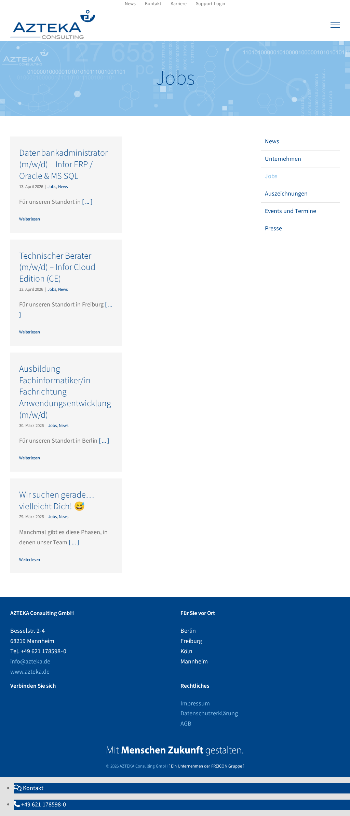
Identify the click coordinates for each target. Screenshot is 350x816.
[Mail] (58, 703)
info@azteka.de (30, 661)
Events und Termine (290, 211)
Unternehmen (283, 159)
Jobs (52, 187)
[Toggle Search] (321, 25)
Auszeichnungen (286, 193)
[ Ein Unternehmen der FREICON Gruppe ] (206, 766)
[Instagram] (49, 703)
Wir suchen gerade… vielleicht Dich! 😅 (56, 500)
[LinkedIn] (12, 703)
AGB (185, 723)
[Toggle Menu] (335, 25)
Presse (273, 228)
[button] (28, 788)
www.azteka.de (30, 672)
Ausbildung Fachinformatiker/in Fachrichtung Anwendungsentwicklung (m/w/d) (65, 391)
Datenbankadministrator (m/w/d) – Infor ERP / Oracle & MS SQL (63, 164)
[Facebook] (40, 703)
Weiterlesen (29, 219)
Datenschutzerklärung (209, 713)
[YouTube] (31, 703)
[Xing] (21, 703)
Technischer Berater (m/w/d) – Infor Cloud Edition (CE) (57, 267)
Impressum (195, 703)
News (63, 187)
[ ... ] (87, 202)
